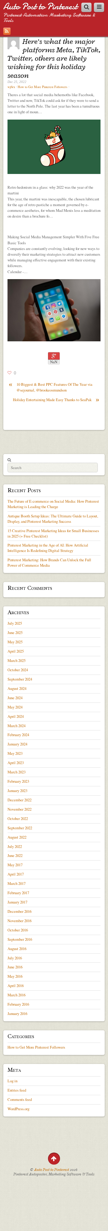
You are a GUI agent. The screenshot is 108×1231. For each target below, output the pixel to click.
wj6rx (11, 87)
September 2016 (20, 939)
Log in (12, 1080)
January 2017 (17, 902)
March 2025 (17, 660)
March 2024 (17, 725)
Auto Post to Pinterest (40, 6)
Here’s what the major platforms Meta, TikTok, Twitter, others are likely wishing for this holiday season (54, 58)
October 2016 (18, 930)
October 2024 (18, 669)
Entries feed (17, 1090)
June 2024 (15, 697)
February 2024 (18, 734)
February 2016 (18, 1004)
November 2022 (20, 809)
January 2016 (17, 1013)
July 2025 (15, 623)
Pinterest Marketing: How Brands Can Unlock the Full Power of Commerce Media (49, 562)
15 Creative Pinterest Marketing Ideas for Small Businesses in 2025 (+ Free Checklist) (53, 533)
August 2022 (17, 837)
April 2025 (16, 651)
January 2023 (17, 790)
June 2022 (15, 855)
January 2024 (17, 744)
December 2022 (20, 800)
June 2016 (15, 967)
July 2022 (15, 846)
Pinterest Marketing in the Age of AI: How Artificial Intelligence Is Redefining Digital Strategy (48, 547)
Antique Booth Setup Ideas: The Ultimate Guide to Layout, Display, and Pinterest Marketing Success (53, 518)
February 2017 (18, 892)
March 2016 (17, 995)
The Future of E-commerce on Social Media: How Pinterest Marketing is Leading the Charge (53, 503)
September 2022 (20, 827)
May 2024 (15, 707)
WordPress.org (18, 1108)
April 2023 (16, 762)
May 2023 (15, 753)
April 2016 (16, 985)
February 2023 (18, 781)
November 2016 (20, 920)
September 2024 (20, 679)
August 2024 (17, 688)
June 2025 (15, 632)
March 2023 (17, 772)
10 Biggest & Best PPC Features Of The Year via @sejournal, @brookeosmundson (50, 387)
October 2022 (18, 818)
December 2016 (20, 911)
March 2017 (17, 883)
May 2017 (15, 864)
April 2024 (16, 716)
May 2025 (15, 641)
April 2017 (16, 874)
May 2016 (15, 976)
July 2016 (15, 958)
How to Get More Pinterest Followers (42, 87)
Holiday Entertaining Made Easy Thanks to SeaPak (56, 400)
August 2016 (17, 948)
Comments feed (20, 1099)
